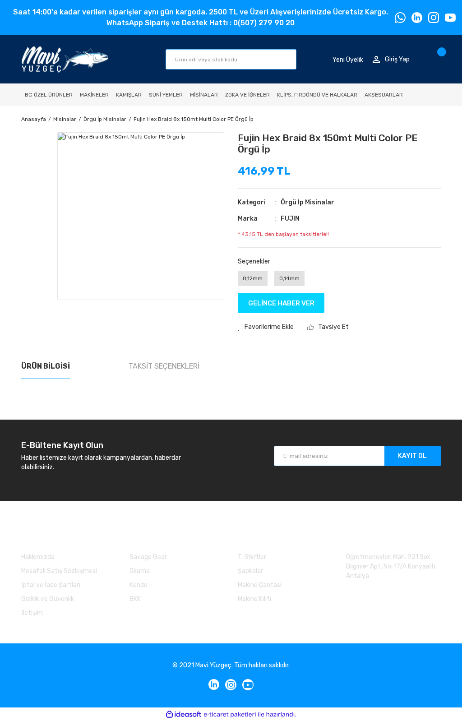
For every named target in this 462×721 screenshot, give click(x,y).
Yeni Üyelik (348, 59)
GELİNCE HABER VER (281, 303)
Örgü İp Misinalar (307, 202)
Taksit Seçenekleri (164, 366)
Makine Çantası (260, 585)
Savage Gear (148, 557)
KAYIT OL (412, 456)
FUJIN (290, 218)
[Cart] (438, 59)
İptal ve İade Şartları (50, 585)
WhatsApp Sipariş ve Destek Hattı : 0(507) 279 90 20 (200, 22)
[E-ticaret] (229, 714)
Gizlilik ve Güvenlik (47, 599)
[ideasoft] (184, 714)
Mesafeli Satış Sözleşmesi (59, 571)
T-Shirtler (252, 557)
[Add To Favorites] (266, 327)
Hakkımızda (38, 557)
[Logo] (64, 59)
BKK (135, 599)
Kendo (138, 585)
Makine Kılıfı (254, 599)
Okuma (139, 571)
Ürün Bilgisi (45, 366)
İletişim (32, 613)
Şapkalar (250, 571)
